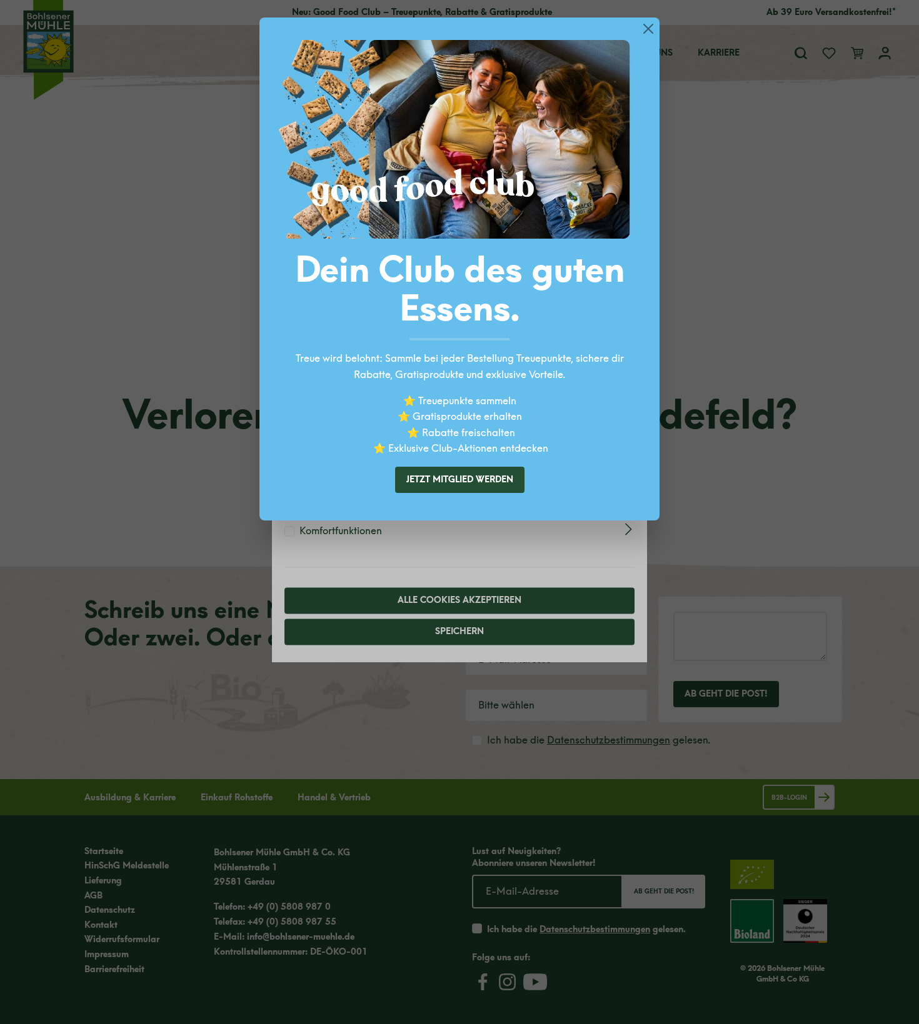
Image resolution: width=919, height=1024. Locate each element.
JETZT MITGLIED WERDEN (459, 479)
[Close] (648, 29)
